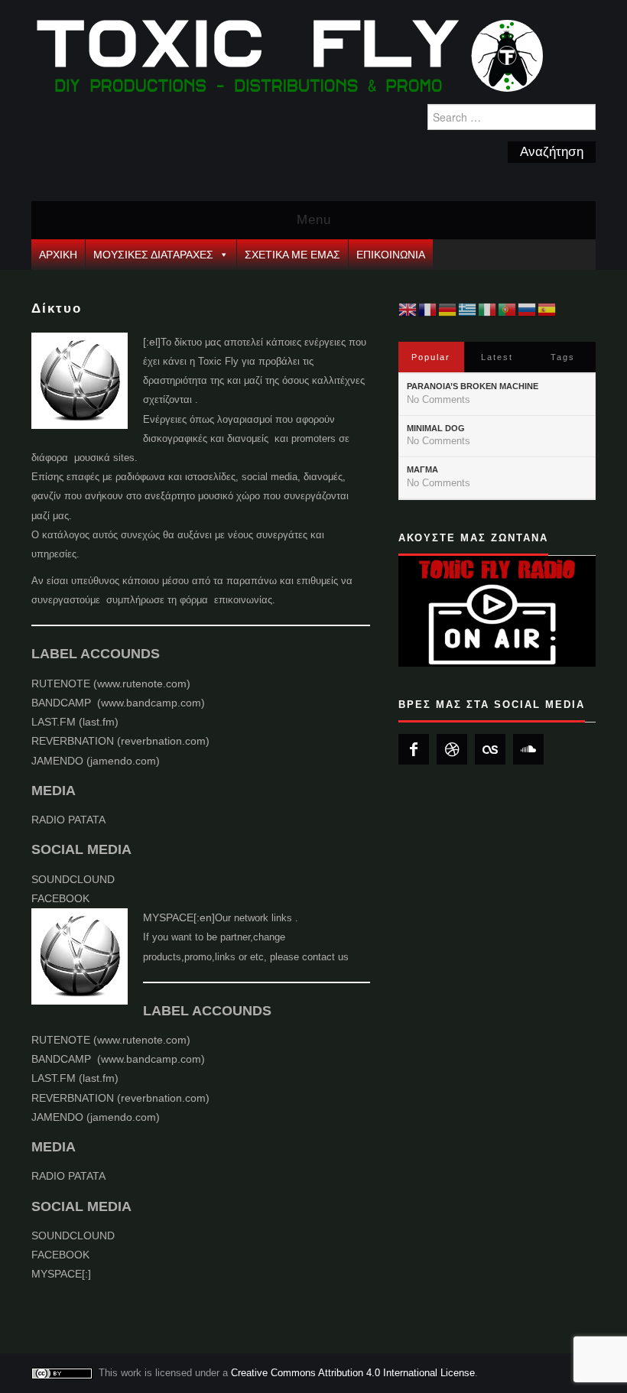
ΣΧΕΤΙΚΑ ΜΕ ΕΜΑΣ (292, 254)
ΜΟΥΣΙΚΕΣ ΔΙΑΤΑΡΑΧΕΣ (153, 254)
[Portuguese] (508, 309)
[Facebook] (413, 749)
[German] (448, 309)
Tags (563, 357)
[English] (408, 309)
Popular (430, 357)
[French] (428, 309)
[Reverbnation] (452, 749)
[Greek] (468, 309)
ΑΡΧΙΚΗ (58, 254)
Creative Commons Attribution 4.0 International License (353, 1373)
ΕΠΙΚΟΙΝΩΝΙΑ (390, 254)
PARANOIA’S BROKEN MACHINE (472, 386)
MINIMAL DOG (436, 428)
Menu (314, 220)
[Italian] (488, 309)
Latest (497, 357)
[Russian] (528, 309)
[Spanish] (547, 309)
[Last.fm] (490, 749)
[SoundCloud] (528, 749)
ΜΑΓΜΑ (422, 469)
